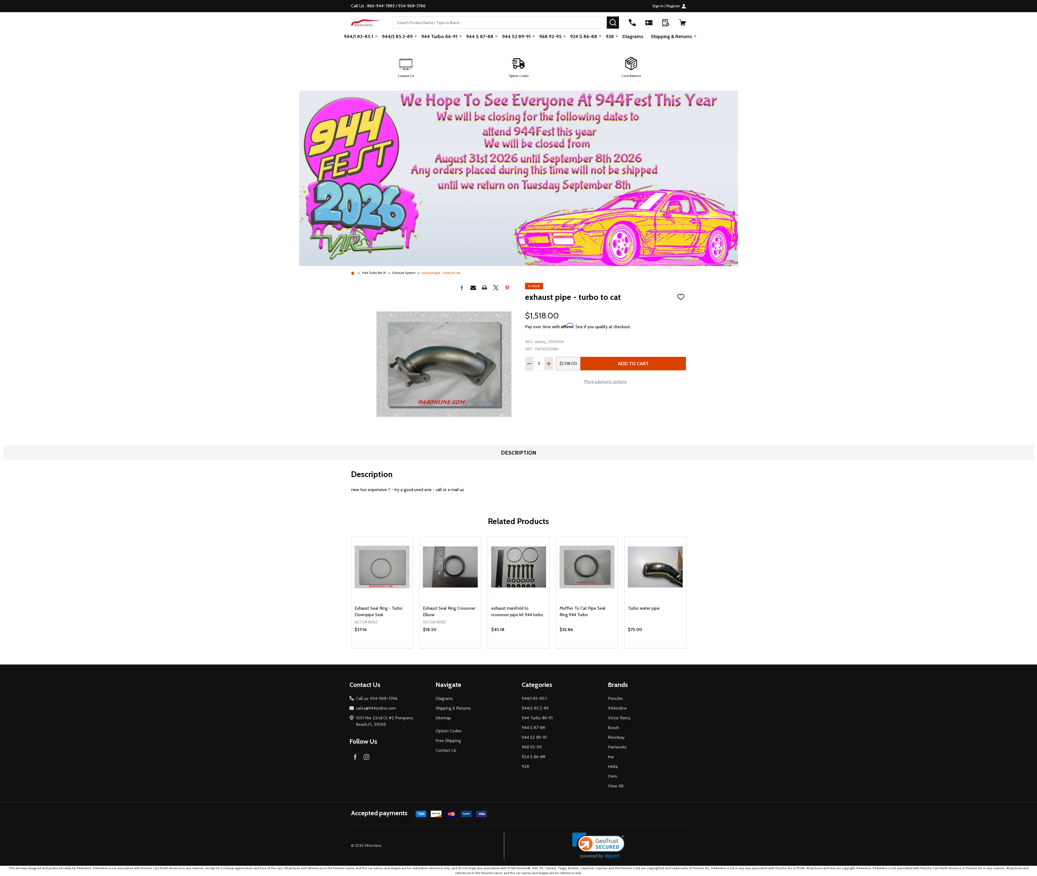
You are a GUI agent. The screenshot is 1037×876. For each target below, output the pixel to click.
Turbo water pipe (644, 608)
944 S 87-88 (479, 36)
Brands (618, 685)
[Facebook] (462, 288)
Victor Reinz (619, 717)
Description (518, 452)
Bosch (613, 727)
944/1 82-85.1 (358, 36)
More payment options (605, 381)
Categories (537, 685)
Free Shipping (448, 740)
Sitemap (443, 717)
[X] (496, 288)
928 (610, 36)
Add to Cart (633, 364)
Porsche (615, 698)
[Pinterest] (507, 288)
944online (617, 708)
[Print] (484, 288)
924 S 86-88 (583, 36)
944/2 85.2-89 (397, 36)
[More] (376, 36)
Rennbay (616, 737)
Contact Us (446, 750)
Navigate (448, 685)
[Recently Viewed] (665, 22)
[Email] (473, 288)
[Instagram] (366, 757)
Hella (613, 766)
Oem (612, 776)
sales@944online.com (376, 708)
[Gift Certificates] (648, 22)
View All (616, 785)
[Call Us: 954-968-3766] (632, 22)
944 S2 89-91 (516, 36)
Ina (611, 756)
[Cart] (682, 22)
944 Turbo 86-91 (439, 36)
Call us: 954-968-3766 (377, 698)
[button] (406, 67)
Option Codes (449, 730)
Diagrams (632, 36)
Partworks (617, 747)
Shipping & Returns (671, 36)
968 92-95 (550, 36)
